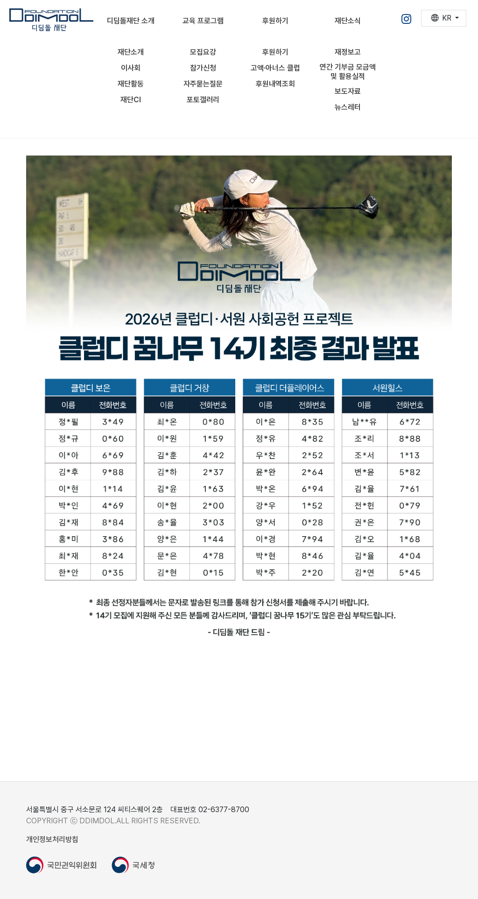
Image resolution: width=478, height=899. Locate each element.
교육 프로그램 (203, 20)
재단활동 (131, 83)
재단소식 (348, 20)
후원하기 (275, 20)
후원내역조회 (275, 83)
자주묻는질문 (203, 83)
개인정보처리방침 (52, 839)
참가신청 (203, 68)
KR (446, 18)
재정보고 (348, 52)
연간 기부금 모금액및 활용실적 (348, 72)
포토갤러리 (203, 99)
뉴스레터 (348, 107)
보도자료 (348, 91)
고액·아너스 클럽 (275, 68)
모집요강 (203, 52)
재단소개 (131, 52)
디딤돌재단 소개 (131, 20)
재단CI (130, 99)
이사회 (131, 68)
